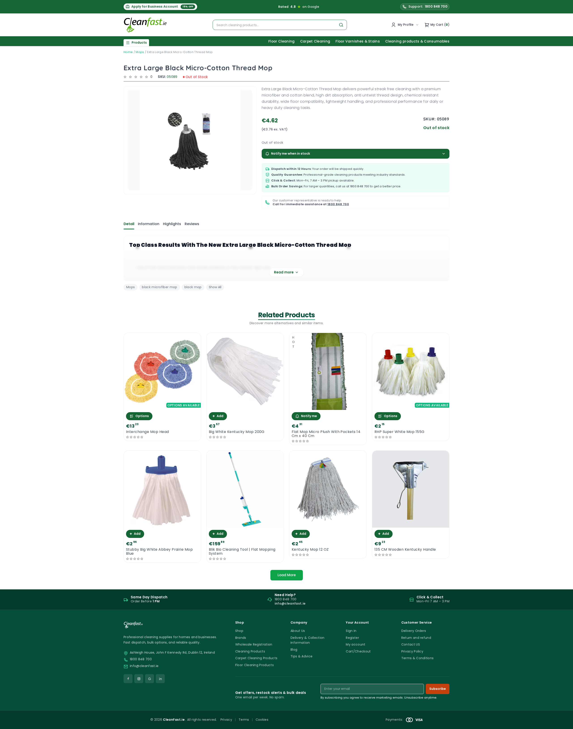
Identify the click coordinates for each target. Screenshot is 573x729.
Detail (129, 223)
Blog (294, 649)
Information (148, 223)
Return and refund (416, 637)
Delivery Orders (413, 631)
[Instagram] (138, 678)
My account (355, 644)
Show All (215, 287)
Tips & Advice (301, 656)
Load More (287, 575)
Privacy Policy (412, 651)
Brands (240, 637)
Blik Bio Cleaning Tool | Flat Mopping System (242, 552)
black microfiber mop (159, 287)
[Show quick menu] (564, 723)
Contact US (410, 644)
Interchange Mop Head (147, 432)
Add (217, 416)
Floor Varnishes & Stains (358, 41)
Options (142, 416)
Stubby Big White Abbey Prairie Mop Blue (159, 552)
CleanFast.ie (174, 719)
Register (352, 637)
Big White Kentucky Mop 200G (237, 432)
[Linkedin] (160, 678)
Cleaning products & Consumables (417, 41)
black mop (193, 287)
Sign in (351, 631)
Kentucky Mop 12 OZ (310, 550)
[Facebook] (128, 678)
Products (139, 42)
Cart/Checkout (358, 651)
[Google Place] (149, 678)
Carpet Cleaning (315, 41)
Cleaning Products (250, 651)
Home (128, 52)
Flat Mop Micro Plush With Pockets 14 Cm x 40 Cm (326, 434)
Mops (140, 52)
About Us (298, 631)
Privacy (226, 719)
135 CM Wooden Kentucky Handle (405, 550)
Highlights (172, 223)
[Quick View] (162, 406)
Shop (239, 631)
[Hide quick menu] (342, 713)
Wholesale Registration (253, 644)
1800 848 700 (359, 186)
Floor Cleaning (281, 41)
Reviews (192, 223)
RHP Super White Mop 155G (399, 432)
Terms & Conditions (417, 658)
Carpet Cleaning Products (256, 658)
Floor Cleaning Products (254, 665)
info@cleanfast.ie (144, 666)
